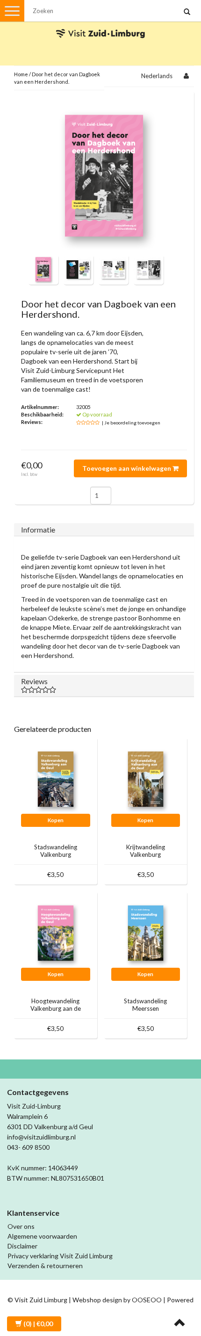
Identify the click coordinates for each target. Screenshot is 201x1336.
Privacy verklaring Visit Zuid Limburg (60, 1256)
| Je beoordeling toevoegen (131, 422)
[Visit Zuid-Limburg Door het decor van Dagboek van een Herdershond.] (43, 268)
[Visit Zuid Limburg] (100, 25)
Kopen (56, 820)
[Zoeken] (187, 12)
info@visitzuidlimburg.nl (41, 1137)
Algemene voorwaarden (42, 1236)
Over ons (21, 1226)
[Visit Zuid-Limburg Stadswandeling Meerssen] (145, 932)
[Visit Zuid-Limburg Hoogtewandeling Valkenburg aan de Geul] (55, 932)
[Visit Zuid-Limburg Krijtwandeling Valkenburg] (145, 778)
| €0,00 (38, 1324)
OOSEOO (147, 1300)
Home (21, 74)
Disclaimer (22, 1246)
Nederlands (156, 76)
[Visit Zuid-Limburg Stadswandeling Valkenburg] (55, 778)
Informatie (38, 529)
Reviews (34, 681)
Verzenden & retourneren (45, 1266)
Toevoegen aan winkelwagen (127, 468)
